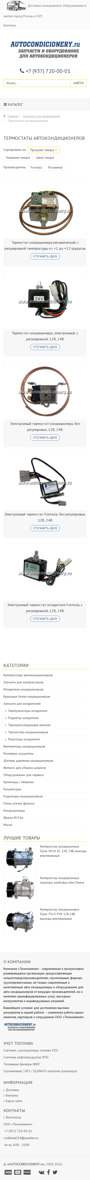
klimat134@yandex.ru (23, 1138)
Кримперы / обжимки (18, 782)
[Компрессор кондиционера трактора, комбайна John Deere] (20, 889)
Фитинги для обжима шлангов (24, 768)
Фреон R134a (13, 818)
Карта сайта (14, 1101)
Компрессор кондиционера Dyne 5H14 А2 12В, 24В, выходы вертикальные (63, 851)
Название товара (18, 157)
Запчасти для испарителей (41, 116)
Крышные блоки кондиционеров (26, 696)
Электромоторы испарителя (27, 711)
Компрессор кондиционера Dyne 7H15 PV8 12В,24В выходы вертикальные (59, 914)
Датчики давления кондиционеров (28, 761)
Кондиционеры (14, 810)
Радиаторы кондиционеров (23, 796)
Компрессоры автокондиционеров (28, 675)
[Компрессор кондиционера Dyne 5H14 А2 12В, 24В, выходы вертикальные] (20, 858)
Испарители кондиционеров (23, 689)
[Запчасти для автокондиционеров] (45, 49)
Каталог (15, 104)
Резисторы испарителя (24, 739)
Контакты (9, 25)
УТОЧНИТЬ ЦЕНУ (45, 256)
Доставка (12, 1090)
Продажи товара (42, 150)
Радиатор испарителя (23, 718)
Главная (13, 116)
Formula (36, 167)
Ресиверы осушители (18, 753)
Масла (7, 825)
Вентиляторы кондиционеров (24, 746)
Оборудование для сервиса (23, 775)
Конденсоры (12, 789)
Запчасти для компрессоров (23, 682)
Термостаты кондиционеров (28, 732)
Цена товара (45, 157)
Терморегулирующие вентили (29, 725)
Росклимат (55, 167)
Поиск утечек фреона (18, 803)
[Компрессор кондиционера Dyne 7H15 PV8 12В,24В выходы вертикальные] (20, 921)
